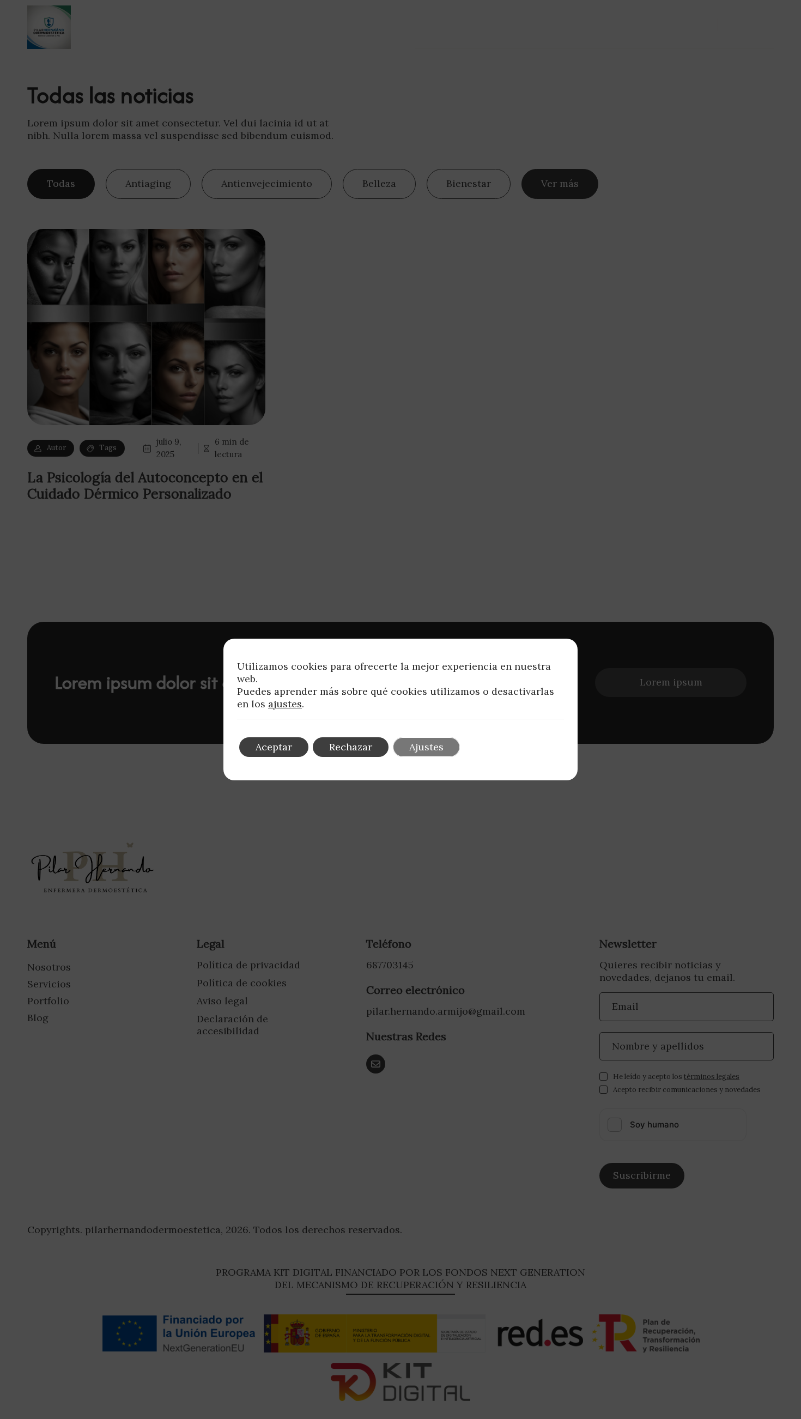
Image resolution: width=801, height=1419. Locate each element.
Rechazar (350, 747)
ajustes (285, 704)
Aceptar (274, 747)
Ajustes (426, 747)
